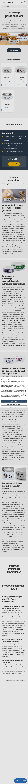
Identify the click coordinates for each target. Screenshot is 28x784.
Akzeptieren (14, 401)
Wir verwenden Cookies (6, 379)
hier (19, 396)
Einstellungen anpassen (14, 404)
